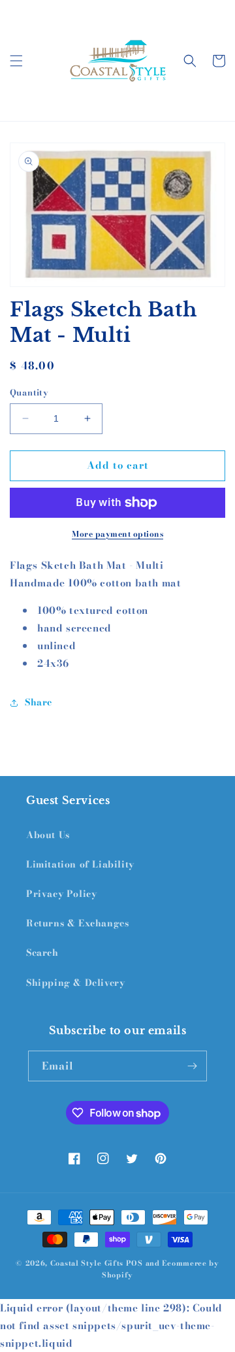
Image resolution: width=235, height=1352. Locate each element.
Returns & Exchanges (77, 923)
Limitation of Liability (80, 864)
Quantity (29, 392)
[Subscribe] (192, 1066)
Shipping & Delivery (75, 982)
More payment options (117, 534)
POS (134, 1263)
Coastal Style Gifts (86, 1263)
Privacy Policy (61, 894)
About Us (48, 835)
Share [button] (38, 702)
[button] (16, 60)
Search (42, 952)
